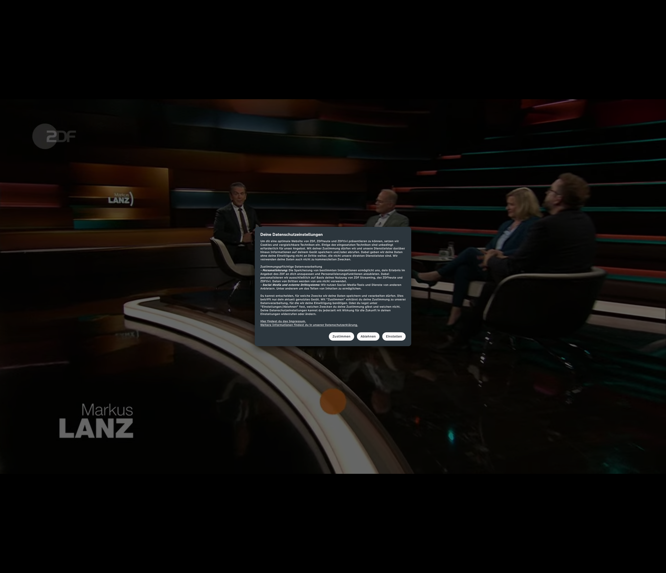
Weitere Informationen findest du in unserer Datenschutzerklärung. (309, 325)
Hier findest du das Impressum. (283, 321)
